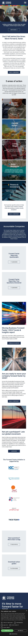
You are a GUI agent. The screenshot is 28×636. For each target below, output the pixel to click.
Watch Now (13, 29)
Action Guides (14, 568)
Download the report (14, 343)
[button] (14, 633)
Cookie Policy (20, 620)
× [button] (26, 610)
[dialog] (14, 622)
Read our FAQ (15, 544)
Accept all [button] (7, 630)
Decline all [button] (20, 630)
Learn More (14, 114)
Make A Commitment (14, 72)
